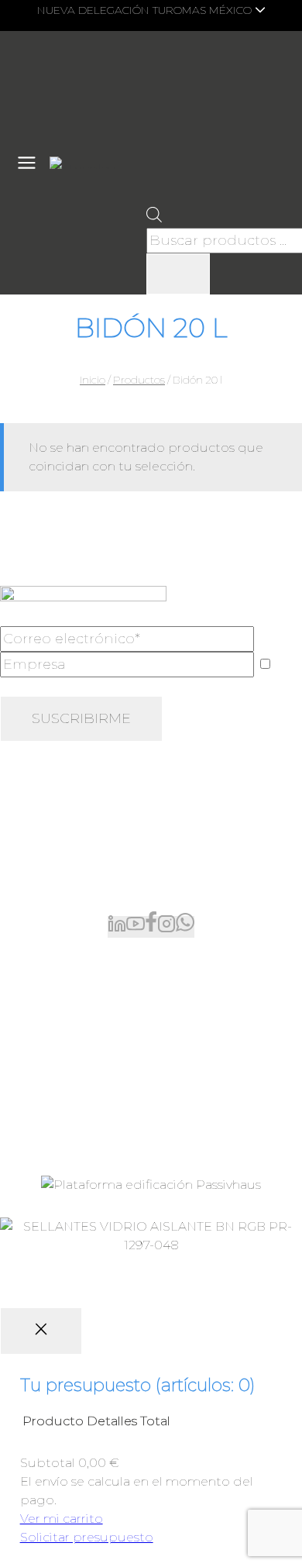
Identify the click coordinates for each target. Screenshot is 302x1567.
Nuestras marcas (50, 1000)
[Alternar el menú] (26, 163)
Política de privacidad (106, 1289)
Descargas (32, 1099)
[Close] (41, 1331)
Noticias (25, 1074)
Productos (33, 975)
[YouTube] (135, 927)
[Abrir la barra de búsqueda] (154, 218)
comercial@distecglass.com (86, 885)
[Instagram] (166, 927)
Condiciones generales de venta (125, 1266)
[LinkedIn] (117, 927)
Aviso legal (251, 1266)
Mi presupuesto (49, 1025)
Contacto (29, 1124)
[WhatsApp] (185, 927)
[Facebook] (151, 927)
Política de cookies (227, 1289)
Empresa (28, 1049)
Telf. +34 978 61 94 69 (63, 854)
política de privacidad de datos (202, 686)
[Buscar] (178, 273)
